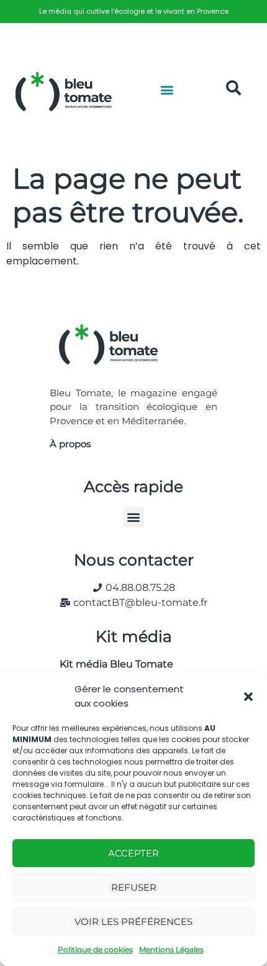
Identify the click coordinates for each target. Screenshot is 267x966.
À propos (70, 444)
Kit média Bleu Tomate (111, 664)
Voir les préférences (133, 921)
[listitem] (133, 11)
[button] (248, 696)
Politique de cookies (95, 949)
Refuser (133, 887)
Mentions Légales (171, 949)
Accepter (133, 853)
